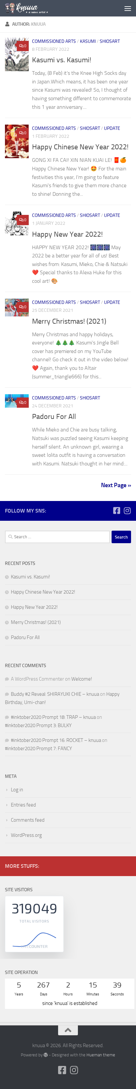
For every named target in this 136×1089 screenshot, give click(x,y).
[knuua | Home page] (33, 8)
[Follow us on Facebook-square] (116, 511)
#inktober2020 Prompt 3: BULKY (38, 725)
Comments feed (28, 820)
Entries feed (23, 805)
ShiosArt (110, 41)
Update (112, 128)
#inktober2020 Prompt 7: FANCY (38, 748)
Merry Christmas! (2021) (69, 321)
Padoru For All (54, 416)
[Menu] (127, 8)
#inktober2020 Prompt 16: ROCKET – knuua (56, 740)
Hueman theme (100, 1054)
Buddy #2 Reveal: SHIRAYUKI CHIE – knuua (55, 694)
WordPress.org (26, 835)
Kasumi (88, 41)
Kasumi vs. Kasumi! (61, 60)
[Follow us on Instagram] (127, 511)
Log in (17, 790)
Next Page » (116, 485)
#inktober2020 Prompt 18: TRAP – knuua (53, 717)
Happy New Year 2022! (67, 234)
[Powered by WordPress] (46, 1055)
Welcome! (81, 679)
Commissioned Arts (54, 41)
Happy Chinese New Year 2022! (80, 147)
